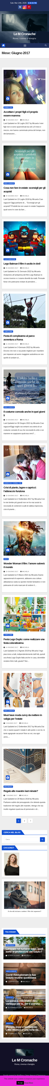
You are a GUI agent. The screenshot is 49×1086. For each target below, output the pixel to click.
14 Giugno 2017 (12, 647)
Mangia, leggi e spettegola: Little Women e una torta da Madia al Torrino (22, 1029)
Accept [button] (20, 1083)
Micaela (25, 120)
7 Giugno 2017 (12, 795)
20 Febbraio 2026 (15, 1007)
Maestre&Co (8, 786)
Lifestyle (9, 997)
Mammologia (8, 107)
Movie (6, 559)
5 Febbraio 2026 (15, 1033)
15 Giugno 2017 (12, 495)
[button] (46, 45)
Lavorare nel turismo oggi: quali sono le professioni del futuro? (24, 950)
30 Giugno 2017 (12, 120)
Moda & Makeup (9, 183)
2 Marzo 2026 (13, 981)
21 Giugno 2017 (12, 344)
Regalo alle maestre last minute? (21, 791)
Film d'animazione (9, 259)
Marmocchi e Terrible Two (12, 483)
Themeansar (41, 1075)
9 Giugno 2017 (12, 723)
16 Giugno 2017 (12, 420)
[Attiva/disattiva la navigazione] (24, 45)
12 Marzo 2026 (14, 955)
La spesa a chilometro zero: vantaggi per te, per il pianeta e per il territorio (23, 1003)
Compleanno (8, 331)
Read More (28, 1083)
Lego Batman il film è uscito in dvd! (22, 263)
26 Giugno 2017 (12, 268)
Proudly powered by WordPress (13, 1075)
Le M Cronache (25, 34)
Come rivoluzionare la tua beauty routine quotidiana (21, 976)
